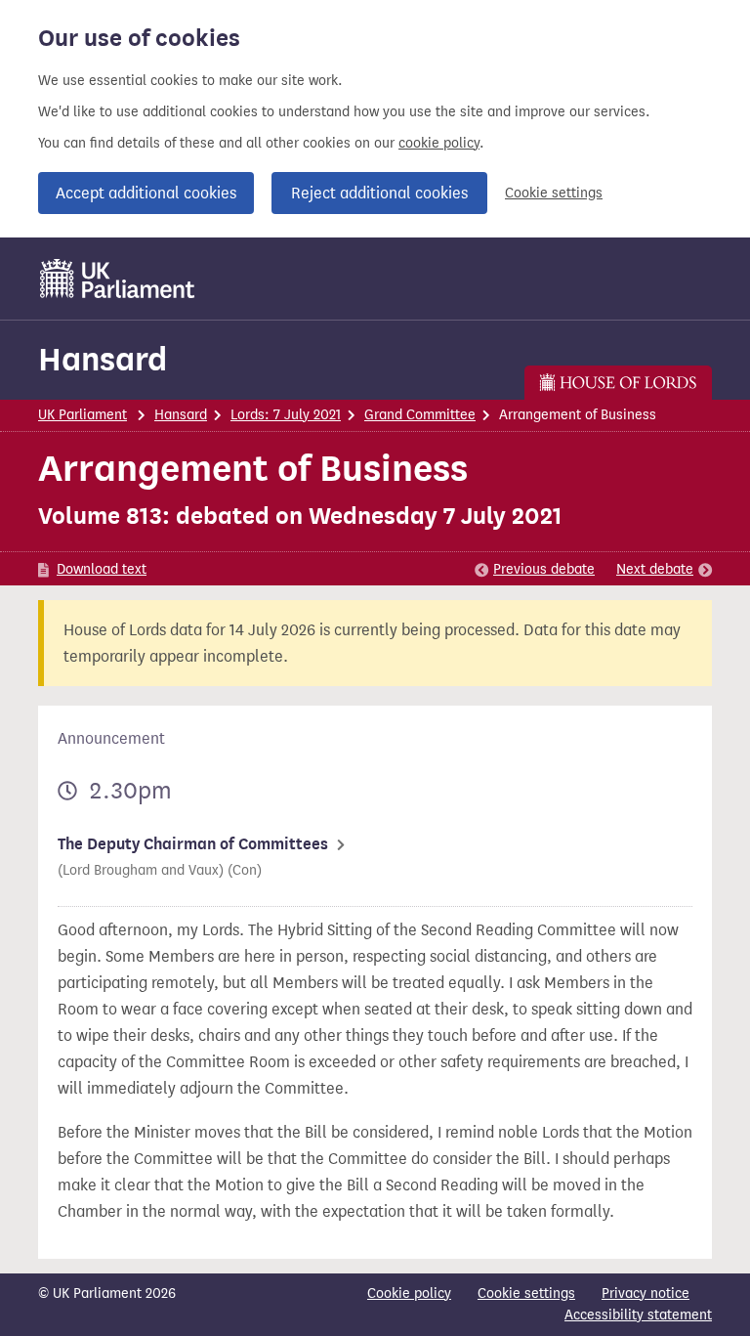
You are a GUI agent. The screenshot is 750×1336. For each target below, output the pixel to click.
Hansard (102, 359)
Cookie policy (409, 1293)
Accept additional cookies (146, 193)
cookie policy (438, 143)
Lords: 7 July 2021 (285, 415)
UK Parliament (82, 415)
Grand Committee (420, 415)
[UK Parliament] (117, 278)
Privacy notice (645, 1293)
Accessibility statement (638, 1315)
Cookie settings (554, 193)
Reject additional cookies (379, 193)
